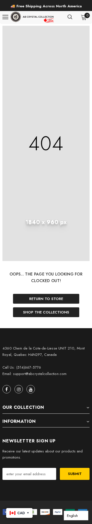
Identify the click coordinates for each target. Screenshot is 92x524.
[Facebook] (6, 389)
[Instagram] (18, 389)
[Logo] (32, 17)
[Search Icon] (69, 17)
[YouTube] (30, 389)
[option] (46, 6)
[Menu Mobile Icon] (5, 17)
